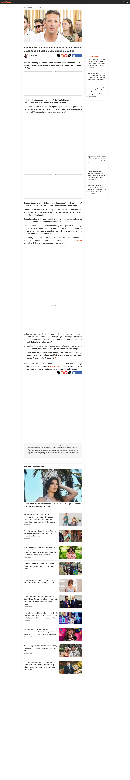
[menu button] (127, 2)
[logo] (6, 2)
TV (40, 7)
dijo (56, 358)
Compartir (79, 56)
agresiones (54, 366)
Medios (36, 7)
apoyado (79, 240)
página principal (28, 7)
